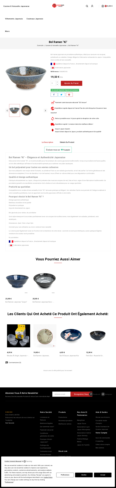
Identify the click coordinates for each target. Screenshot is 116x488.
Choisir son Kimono (103, 417)
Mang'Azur (81, 420)
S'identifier (100, 441)
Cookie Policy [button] (48, 477)
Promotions (63, 417)
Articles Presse (45, 454)
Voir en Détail (20, 278)
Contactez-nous (46, 451)
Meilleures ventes (65, 424)
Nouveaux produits (65, 420)
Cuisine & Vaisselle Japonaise (16, 6)
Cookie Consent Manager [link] (13, 461)
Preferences (65, 475)
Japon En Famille (83, 445)
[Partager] (54, 95)
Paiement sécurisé (46, 430)
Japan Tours (81, 423)
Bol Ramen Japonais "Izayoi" (16, 302)
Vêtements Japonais (14, 19)
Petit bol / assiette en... (95, 356)
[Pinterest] (69, 95)
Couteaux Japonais (35, 19)
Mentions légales (46, 423)
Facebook (96, 394)
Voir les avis (9, 423)
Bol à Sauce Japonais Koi (69, 356)
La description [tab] (47, 142)
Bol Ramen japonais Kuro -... (43, 302)
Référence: (55, 71)
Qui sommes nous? (47, 426)
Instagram (108, 394)
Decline (83, 475)
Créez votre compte (103, 444)
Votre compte (101, 433)
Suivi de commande (103, 438)
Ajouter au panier (71, 83)
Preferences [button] (9, 482)
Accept (102, 475)
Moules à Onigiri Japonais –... (18, 356)
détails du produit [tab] (67, 142)
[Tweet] (61, 95)
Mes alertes (100, 448)
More (7, 31)
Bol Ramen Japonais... (41, 356)
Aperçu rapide (15, 278)
